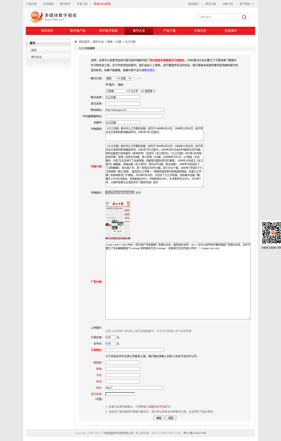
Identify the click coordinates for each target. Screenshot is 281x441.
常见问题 (210, 3)
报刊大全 (139, 30)
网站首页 (47, 30)
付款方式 (227, 3)
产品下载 (169, 30)
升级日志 (200, 30)
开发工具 (82, 3)
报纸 (34, 50)
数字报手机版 (108, 30)
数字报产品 (77, 30)
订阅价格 (31, 3)
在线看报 (48, 3)
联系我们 (193, 3)
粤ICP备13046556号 (194, 433)
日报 (118, 41)
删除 (138, 192)
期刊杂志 (36, 56)
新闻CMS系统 (102, 3)
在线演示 (231, 30)
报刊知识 (65, 3)
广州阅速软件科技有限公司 (117, 433)
